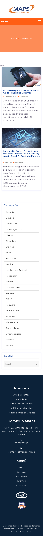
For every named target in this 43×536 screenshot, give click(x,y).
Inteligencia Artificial (16, 270)
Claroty (9, 235)
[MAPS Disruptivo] (21, 8)
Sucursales (21, 476)
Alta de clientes (21, 395)
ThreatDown (12, 322)
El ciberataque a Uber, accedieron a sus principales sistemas (21, 91)
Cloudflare (11, 241)
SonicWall (11, 316)
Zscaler (10, 345)
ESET (8, 252)
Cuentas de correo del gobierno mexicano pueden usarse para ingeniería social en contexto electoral (21, 155)
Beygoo (10, 218)
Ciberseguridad (14, 229)
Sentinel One (12, 310)
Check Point (12, 223)
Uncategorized (14, 334)
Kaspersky (11, 276)
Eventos (21, 481)
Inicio (21, 467)
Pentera (10, 293)
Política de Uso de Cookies (21, 413)
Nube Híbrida (13, 287)
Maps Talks (21, 399)
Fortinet (10, 264)
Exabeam (11, 258)
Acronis (10, 212)
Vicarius (10, 339)
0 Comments (24, 96)
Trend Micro (12, 328)
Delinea (10, 247)
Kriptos (9, 281)
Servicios (21, 472)
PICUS (9, 299)
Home (14, 38)
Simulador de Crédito (22, 404)
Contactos (21, 485)
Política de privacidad (22, 408)
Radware (10, 305)
